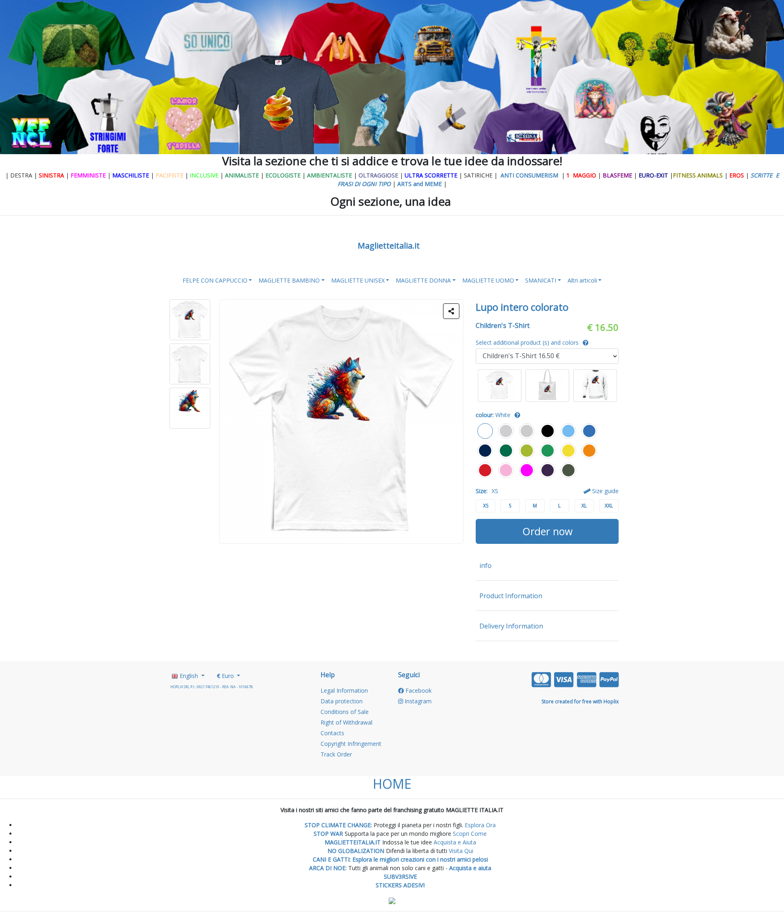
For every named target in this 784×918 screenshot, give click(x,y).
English (189, 676)
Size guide (604, 491)
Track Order (336, 754)
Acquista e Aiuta (455, 842)
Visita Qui (461, 851)
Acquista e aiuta (470, 868)
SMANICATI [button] (540, 280)
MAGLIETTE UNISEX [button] (358, 280)
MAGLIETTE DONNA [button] (423, 280)
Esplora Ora (479, 825)
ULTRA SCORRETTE (432, 175)
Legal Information (344, 690)
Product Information (510, 595)
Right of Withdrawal (346, 722)
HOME (392, 783)
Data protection (342, 701)
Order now (547, 531)
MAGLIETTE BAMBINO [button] (289, 280)
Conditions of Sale (345, 712)
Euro (226, 676)
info (485, 565)
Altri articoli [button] (582, 280)
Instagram (417, 701)
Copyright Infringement (351, 743)
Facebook (418, 690)
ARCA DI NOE (327, 868)
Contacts (332, 733)
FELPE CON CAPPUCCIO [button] (215, 280)
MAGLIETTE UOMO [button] (488, 280)
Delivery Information (511, 626)
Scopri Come (470, 833)
